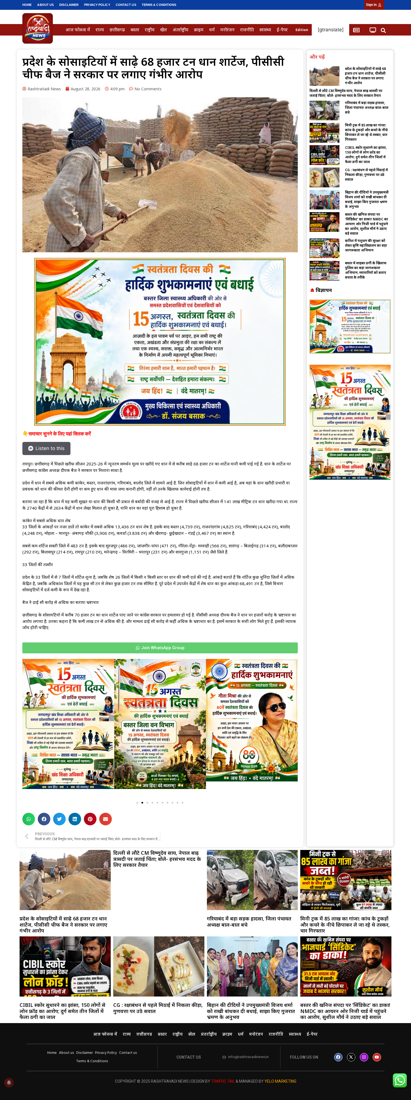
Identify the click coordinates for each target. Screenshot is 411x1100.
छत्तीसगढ (117, 30)
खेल (163, 30)
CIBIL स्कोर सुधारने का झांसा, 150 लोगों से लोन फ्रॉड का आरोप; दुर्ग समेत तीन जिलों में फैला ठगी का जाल (366, 154)
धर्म (212, 30)
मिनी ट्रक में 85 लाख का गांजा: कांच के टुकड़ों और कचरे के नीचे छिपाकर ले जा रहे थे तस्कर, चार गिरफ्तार (366, 132)
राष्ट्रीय (150, 30)
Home (27, 4)
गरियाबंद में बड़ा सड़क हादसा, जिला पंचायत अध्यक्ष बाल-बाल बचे (366, 107)
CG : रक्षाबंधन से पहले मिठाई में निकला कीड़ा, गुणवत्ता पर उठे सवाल (366, 175)
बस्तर (135, 30)
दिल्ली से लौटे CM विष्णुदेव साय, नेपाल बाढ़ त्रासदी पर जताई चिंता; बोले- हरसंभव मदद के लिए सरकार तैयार (346, 93)
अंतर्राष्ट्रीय (180, 30)
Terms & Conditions (159, 4)
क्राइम (199, 30)
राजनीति (247, 30)
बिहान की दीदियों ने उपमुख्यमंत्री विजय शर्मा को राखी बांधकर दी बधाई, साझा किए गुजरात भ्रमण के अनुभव (367, 199)
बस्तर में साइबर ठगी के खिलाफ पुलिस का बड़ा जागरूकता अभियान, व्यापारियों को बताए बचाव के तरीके (365, 270)
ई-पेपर (282, 30)
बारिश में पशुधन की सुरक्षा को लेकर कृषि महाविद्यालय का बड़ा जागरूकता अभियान (366, 245)
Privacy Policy (97, 4)
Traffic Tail (223, 1081)
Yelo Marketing (280, 1081)
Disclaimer (69, 4)
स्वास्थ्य (265, 30)
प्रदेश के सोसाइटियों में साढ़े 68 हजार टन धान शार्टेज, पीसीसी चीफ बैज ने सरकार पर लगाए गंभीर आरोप (365, 75)
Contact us (126, 4)
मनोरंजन (227, 30)
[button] (383, 30)
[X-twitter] (351, 1057)
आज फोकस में (77, 30)
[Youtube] (377, 1057)
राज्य (100, 30)
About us (45, 4)
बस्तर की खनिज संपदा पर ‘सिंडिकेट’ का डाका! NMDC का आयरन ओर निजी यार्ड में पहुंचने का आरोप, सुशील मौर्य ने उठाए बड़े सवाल (366, 224)
